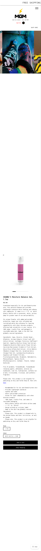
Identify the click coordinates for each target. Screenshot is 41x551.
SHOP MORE (34, 27)
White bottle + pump (11, 436)
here (4, 382)
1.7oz (6, 428)
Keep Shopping (20, 447)
